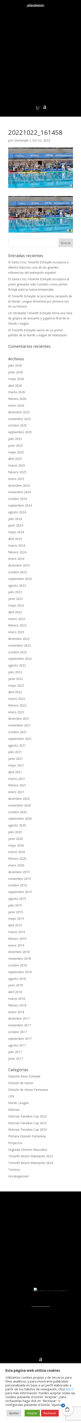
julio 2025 (15, 439)
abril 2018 (15, 992)
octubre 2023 (17, 572)
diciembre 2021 (19, 718)
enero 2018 (16, 1012)
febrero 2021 (17, 785)
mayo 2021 (16, 765)
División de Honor (20, 1083)
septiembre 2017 (20, 1039)
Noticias (14, 1109)
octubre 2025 (17, 425)
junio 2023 (15, 599)
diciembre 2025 (19, 412)
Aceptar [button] (32, 1413)
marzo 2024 (16, 545)
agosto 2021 (17, 745)
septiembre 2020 (20, 818)
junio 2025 (15, 445)
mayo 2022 (16, 685)
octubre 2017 (17, 1032)
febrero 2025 (17, 472)
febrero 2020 (17, 858)
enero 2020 (16, 865)
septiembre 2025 (20, 432)
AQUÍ (69, 1389)
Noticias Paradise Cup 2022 (27, 1116)
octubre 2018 (17, 965)
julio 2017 (15, 1052)
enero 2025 (16, 479)
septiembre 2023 (20, 579)
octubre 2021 (17, 732)
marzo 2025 (16, 465)
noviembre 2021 (19, 725)
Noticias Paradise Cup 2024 (27, 1129)
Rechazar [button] (50, 1413)
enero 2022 (16, 712)
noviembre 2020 (19, 805)
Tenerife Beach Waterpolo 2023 (30, 1156)
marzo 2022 (16, 699)
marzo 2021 (16, 779)
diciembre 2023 (19, 565)
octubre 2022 (17, 652)
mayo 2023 (16, 605)
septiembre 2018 (20, 972)
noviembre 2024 (19, 492)
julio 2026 (15, 365)
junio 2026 (15, 372)
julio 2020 (15, 832)
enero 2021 (16, 792)
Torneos (14, 1169)
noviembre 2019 (19, 879)
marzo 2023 (16, 619)
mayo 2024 (16, 532)
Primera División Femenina (27, 1136)
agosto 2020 (17, 825)
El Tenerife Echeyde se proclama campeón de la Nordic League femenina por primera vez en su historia (40, 301)
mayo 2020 (16, 845)
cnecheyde (21, 140)
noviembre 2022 (19, 645)
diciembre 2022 (19, 639)
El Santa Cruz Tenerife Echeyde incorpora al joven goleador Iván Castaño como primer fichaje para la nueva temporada (38, 284)
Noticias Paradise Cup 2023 (27, 1123)
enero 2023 (16, 632)
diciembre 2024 (19, 485)
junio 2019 (15, 912)
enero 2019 (16, 945)
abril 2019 (15, 925)
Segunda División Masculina (27, 1150)
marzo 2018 (16, 998)
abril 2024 (15, 539)
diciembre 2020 (19, 799)
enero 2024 (16, 559)
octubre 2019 (17, 885)
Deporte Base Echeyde (24, 1076)
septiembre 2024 (20, 505)
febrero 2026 (17, 399)
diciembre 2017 (19, 1018)
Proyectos (15, 1143)
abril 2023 (15, 612)
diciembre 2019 (19, 872)
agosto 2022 (17, 665)
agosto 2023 (17, 585)
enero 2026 (16, 405)
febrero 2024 (17, 552)
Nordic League (18, 1103)
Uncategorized (18, 1176)
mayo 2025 (16, 452)
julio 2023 (15, 592)
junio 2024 (15, 525)
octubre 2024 (17, 499)
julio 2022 (15, 672)
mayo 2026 (16, 379)
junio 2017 (15, 1058)
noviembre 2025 (19, 419)
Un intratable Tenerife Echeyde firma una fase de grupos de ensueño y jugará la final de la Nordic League (40, 318)
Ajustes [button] (14, 1413)
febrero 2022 (17, 705)
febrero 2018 (17, 1005)
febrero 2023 (17, 625)
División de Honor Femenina (28, 1090)
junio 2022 (15, 679)
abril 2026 (15, 385)
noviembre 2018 (19, 958)
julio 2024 (15, 519)
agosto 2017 (17, 1045)
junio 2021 (15, 759)
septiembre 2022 (20, 659)
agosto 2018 (17, 979)
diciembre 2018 (19, 952)
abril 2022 (15, 692)
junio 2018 (15, 985)
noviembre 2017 (19, 1025)
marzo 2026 (16, 392)
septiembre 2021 (20, 739)
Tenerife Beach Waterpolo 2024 (30, 1163)
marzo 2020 (16, 852)
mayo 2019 (16, 918)
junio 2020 (15, 839)
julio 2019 (15, 905)
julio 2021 (15, 752)
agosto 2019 (17, 899)
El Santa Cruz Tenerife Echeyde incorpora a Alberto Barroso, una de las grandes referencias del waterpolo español (38, 267)
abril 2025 (15, 459)
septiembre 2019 (20, 892)
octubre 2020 (17, 812)
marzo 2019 (16, 932)
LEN (11, 1096)
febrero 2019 (17, 939)
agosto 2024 (17, 512)
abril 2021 (15, 772)
